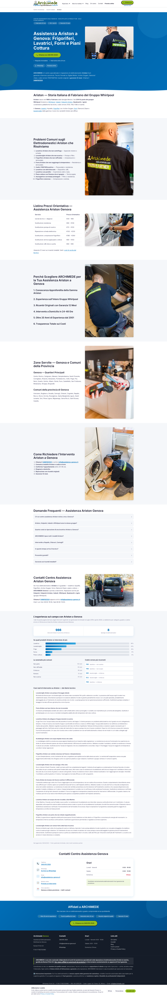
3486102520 (38, 80)
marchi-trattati (50, 9)
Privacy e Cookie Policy (118, 949)
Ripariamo (65, 3)
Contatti (100, 3)
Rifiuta (110, 991)
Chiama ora (128, 2)
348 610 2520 (46, 864)
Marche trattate (77, 3)
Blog (87, 3)
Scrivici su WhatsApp (48, 871)
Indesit (58, 102)
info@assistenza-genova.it (68, 462)
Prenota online (109, 3)
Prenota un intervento (48, 883)
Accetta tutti (130, 991)
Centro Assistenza (38, 9)
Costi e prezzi (115, 947)
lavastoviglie (37, 111)
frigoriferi (56, 108)
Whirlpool (51, 102)
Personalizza (119, 991)
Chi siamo (93, 3)
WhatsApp (40, 65)
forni (75, 108)
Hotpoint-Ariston (67, 102)
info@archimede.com (117, 983)
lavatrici (44, 108)
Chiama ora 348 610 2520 (48, 55)
